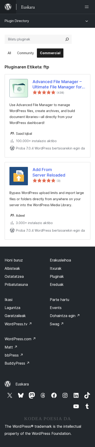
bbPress (14, 355)
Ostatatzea (14, 276)
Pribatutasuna (16, 284)
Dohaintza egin (65, 315)
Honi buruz (14, 260)
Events (56, 307)
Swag (57, 324)
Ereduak (57, 284)
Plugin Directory (17, 21)
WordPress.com (20, 339)
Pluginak (57, 276)
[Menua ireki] (87, 7)
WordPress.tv (18, 324)
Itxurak (56, 268)
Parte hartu (59, 299)
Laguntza (12, 307)
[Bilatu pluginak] (67, 39)
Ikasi (8, 299)
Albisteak (12, 268)
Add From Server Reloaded (49, 172)
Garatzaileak (15, 315)
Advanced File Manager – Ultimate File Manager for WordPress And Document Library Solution (59, 84)
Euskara (22, 384)
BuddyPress (17, 363)
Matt (11, 347)
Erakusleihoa (60, 260)
